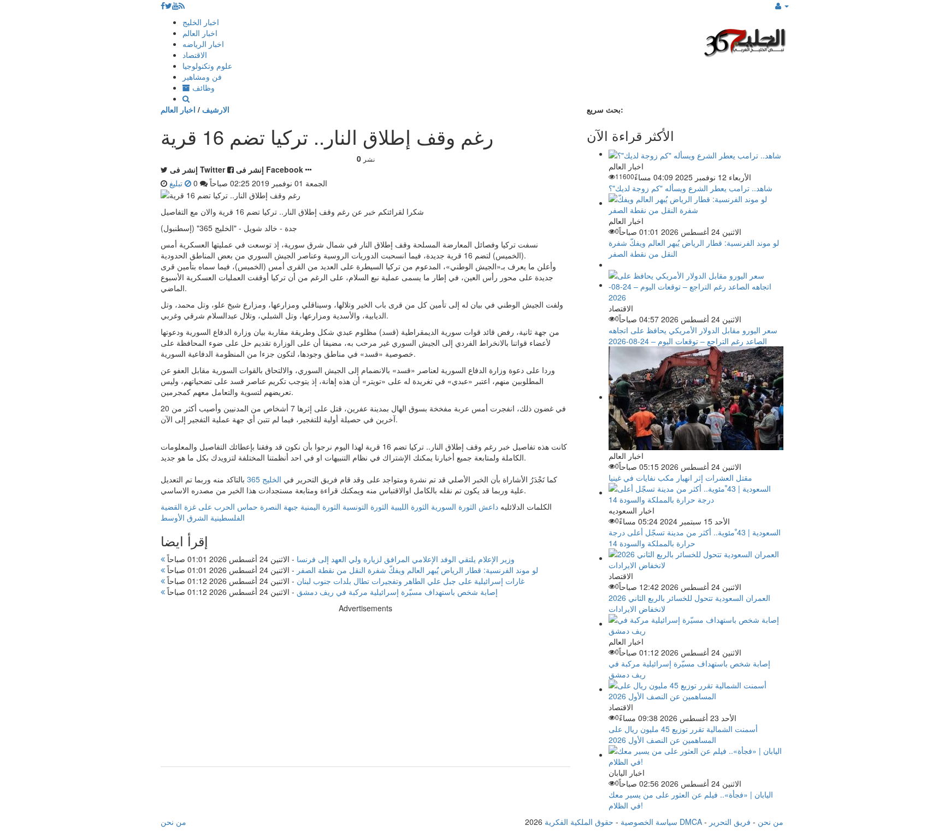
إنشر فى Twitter (197, 169)
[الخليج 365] (745, 41)
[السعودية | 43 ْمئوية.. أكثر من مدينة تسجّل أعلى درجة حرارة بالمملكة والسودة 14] (696, 492)
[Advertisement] (365, 689)
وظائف (202, 87)
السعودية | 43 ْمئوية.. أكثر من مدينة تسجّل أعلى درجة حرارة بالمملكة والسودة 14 (695, 537)
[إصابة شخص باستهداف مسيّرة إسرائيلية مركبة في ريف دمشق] (696, 623)
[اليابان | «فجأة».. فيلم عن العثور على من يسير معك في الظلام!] (696, 754)
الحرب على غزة (209, 506)
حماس (247, 506)
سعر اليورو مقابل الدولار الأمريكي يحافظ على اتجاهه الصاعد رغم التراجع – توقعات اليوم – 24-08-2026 (693, 335)
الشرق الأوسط (184, 517)
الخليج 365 (264, 479)
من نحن (770, 821)
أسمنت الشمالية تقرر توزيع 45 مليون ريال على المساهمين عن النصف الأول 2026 (683, 734)
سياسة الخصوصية (649, 821)
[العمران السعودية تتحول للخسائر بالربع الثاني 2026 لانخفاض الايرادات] (696, 557)
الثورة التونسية (365, 506)
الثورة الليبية (410, 506)
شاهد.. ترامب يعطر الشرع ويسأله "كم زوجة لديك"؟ (690, 187)
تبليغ (177, 183)
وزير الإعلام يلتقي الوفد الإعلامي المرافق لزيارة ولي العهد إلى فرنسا (340, 558)
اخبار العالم (199, 32)
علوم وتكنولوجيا (207, 65)
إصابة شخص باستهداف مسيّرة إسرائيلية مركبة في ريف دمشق (331, 591)
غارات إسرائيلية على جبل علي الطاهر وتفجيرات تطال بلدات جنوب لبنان (344, 580)
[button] (782, 5)
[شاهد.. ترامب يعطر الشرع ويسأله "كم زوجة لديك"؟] (695, 153)
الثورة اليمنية (320, 506)
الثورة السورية (453, 506)
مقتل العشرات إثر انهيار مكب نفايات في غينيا (680, 477)
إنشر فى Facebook (269, 169)
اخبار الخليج (200, 21)
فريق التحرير (730, 821)
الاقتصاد (194, 54)
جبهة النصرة (279, 506)
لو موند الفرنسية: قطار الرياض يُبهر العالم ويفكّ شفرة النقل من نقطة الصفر (351, 569)
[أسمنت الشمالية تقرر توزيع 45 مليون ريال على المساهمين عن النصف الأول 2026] (696, 688)
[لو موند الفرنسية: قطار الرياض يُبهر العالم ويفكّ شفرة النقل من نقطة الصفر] (696, 202)
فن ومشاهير (202, 76)
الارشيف (215, 109)
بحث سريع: (605, 109)
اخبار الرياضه (203, 43)
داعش (488, 506)
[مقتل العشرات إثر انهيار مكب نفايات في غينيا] (696, 396)
